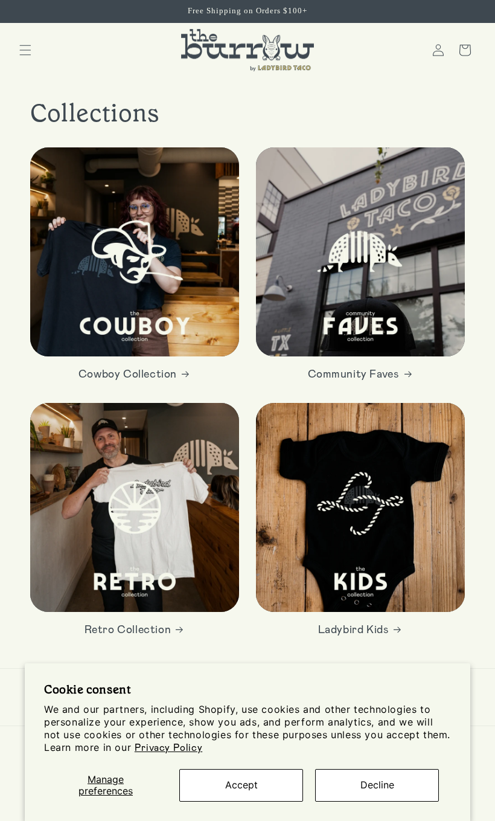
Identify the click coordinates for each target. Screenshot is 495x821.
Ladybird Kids (353, 629)
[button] (25, 50)
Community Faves (354, 373)
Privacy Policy (168, 747)
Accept (241, 785)
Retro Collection (128, 629)
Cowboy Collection (127, 373)
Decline (377, 785)
